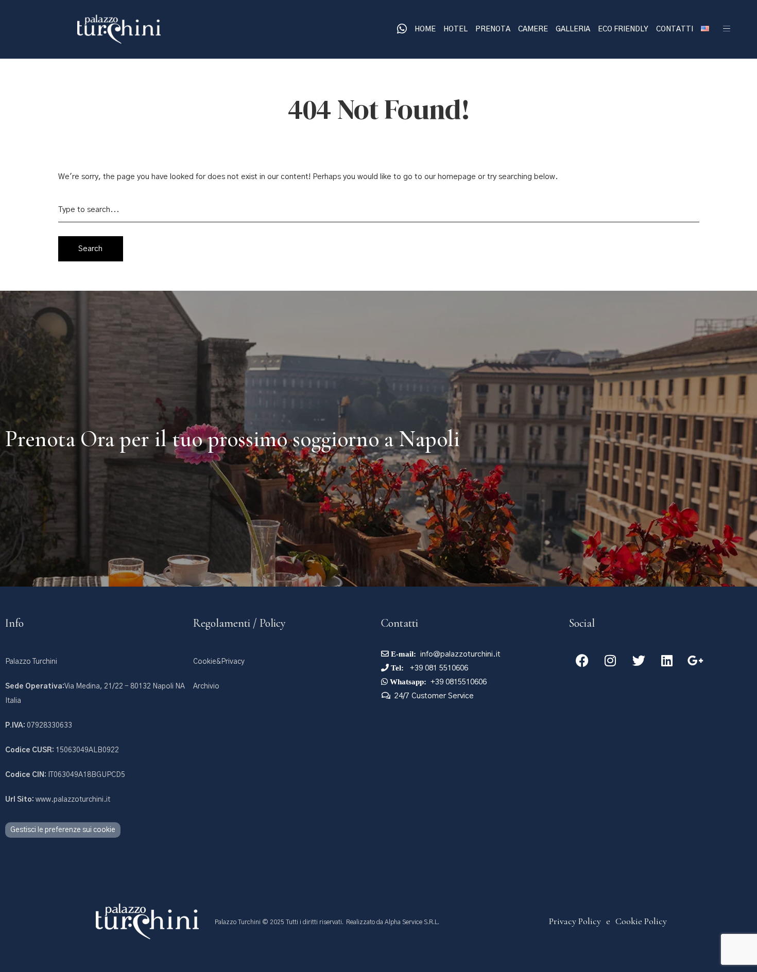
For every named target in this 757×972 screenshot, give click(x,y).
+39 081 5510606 (438, 668)
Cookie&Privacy (219, 661)
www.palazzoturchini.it (57, 799)
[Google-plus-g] (695, 660)
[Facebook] (582, 660)
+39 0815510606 (459, 682)
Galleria (573, 29)
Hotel (455, 29)
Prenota (492, 29)
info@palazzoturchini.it (460, 654)
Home (425, 29)
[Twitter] (638, 660)
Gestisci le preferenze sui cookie (62, 830)
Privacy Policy (575, 921)
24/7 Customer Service (434, 696)
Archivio (206, 686)
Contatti (674, 29)
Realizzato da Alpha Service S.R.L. (392, 922)
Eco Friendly (623, 29)
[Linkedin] (667, 660)
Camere (533, 29)
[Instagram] (610, 660)
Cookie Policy (641, 921)
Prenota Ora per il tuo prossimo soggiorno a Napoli (232, 439)
